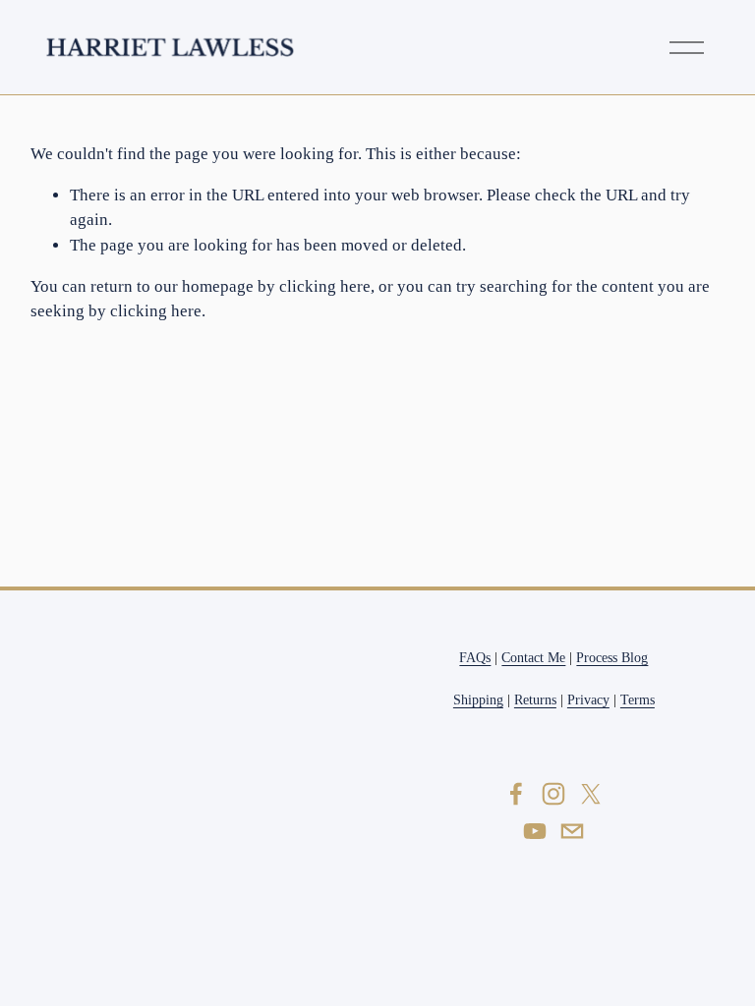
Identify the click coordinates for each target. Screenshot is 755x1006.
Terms (637, 699)
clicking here (325, 286)
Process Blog (612, 657)
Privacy (588, 699)
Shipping (478, 699)
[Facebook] (516, 794)
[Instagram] (553, 794)
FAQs (475, 657)
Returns (535, 699)
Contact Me (533, 657)
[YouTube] (535, 831)
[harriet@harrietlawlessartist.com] (572, 831)
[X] (591, 794)
